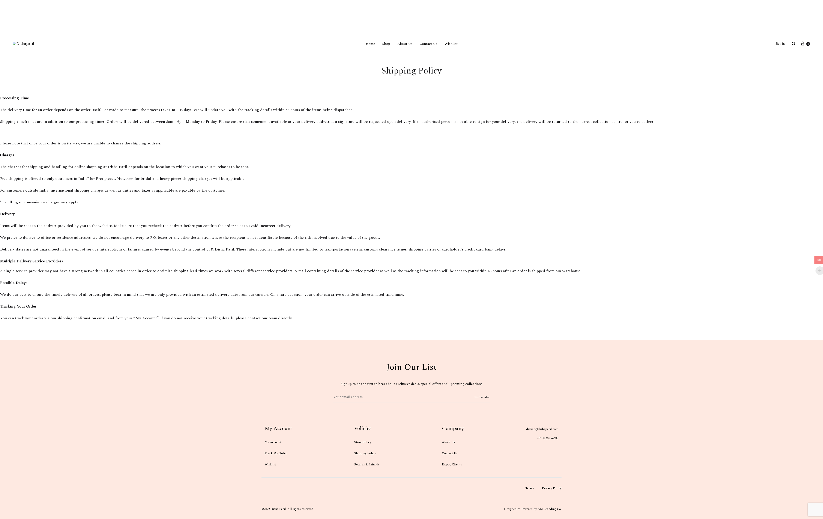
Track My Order (276, 453)
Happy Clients (452, 464)
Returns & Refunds (367, 464)
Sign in (780, 43)
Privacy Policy (552, 488)
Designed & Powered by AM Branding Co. (533, 509)
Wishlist (451, 43)
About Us (404, 43)
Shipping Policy (365, 453)
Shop (386, 43)
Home (370, 43)
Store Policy (362, 442)
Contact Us (428, 43)
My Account (273, 442)
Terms (530, 488)
